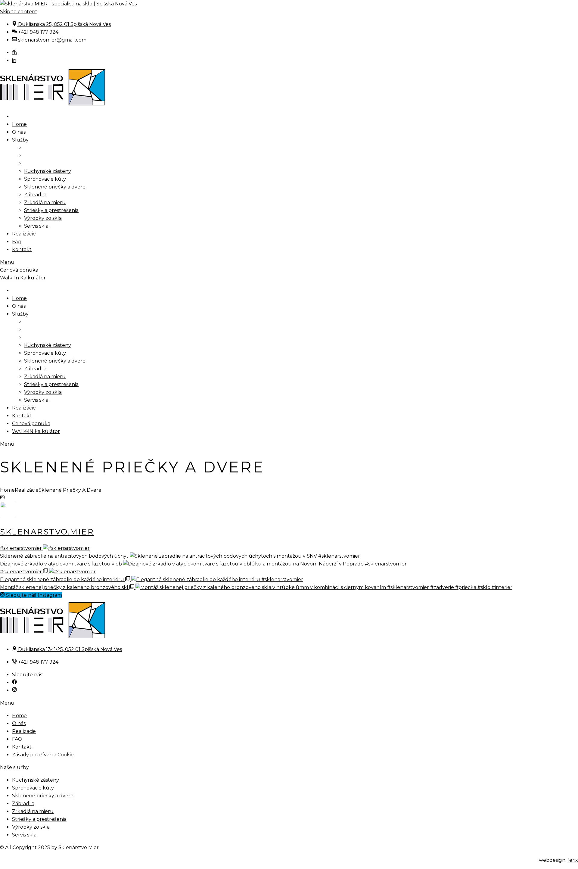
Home (7, 490)
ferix (572, 860)
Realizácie (27, 490)
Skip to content (18, 11)
